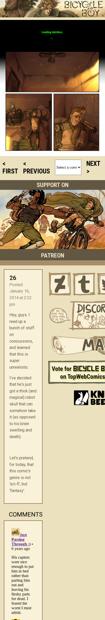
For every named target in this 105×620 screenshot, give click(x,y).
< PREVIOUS (36, 167)
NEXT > (93, 167)
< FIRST (10, 167)
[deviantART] (60, 284)
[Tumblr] (84, 284)
